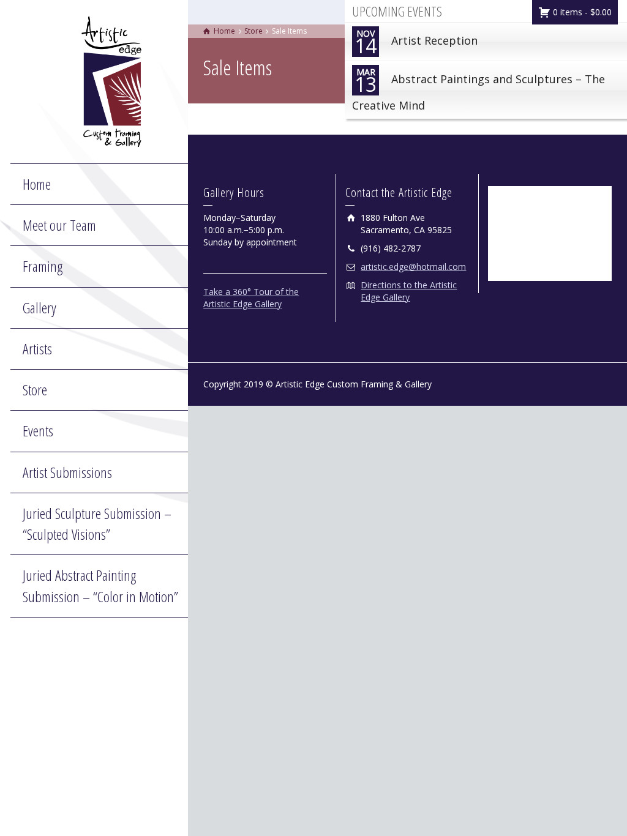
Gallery (39, 307)
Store (35, 389)
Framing (42, 266)
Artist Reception (416, 43)
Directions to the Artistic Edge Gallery (409, 291)
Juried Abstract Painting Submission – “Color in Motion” (100, 585)
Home (37, 184)
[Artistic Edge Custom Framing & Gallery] (111, 80)
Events (38, 430)
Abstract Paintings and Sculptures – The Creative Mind (478, 89)
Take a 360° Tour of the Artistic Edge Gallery (251, 298)
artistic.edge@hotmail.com (413, 266)
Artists (37, 348)
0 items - (581, 12)
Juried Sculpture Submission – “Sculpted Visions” (97, 523)
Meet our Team (59, 225)
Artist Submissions (67, 472)
